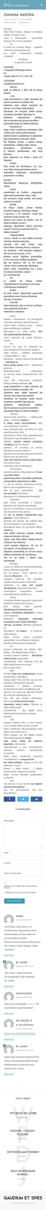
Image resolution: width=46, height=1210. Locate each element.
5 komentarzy (24, 22)
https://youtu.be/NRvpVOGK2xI (19, 1034)
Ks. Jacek (13, 19)
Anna (19, 916)
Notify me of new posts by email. (21, 892)
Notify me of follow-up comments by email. (20, 887)
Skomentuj (9, 821)
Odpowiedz (9, 955)
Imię (7, 853)
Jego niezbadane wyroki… (23, 1173)
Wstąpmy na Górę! (23, 1113)
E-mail (8, 863)
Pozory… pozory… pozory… (23, 1133)
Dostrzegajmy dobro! (23, 1152)
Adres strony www (12, 873)
